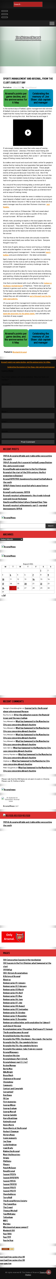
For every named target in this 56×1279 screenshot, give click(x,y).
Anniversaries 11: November (15, 1015)
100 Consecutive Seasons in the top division (22, 959)
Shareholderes (9, 1194)
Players (6, 1164)
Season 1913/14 (9, 1174)
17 (3, 583)
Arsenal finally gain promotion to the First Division (24, 468)
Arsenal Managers (11, 1052)
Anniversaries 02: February (14, 986)
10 (3, 579)
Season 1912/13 (9, 1190)
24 (3, 588)
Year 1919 (7, 1236)
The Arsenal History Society (15, 1200)
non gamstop (5, 1263)
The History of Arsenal (28, 37)
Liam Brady (8, 1147)
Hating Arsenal (9, 1121)
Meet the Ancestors (11, 1154)
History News (9, 1134)
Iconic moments (10, 1137)
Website (5, 431)
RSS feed (26, 815)
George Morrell (9, 1111)
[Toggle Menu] (51, 23)
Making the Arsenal (11, 1151)
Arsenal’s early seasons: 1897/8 (16, 492)
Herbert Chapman (11, 1131)
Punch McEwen (9, 1167)
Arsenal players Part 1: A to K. (15, 1058)
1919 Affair (7, 969)
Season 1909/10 (10, 1184)
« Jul (3, 595)
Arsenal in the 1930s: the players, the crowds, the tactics (27, 1038)
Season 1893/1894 (11, 1177)
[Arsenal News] (9, 517)
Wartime (6, 1223)
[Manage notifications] (48, 1272)
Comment (6, 384)
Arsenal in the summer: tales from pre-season (22, 1048)
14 (34, 579)
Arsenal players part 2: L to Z (15, 1062)
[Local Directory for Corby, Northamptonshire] (8, 1249)
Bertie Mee (7, 1068)
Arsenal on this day (11, 1055)
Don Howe (7, 1095)
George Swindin (10, 1114)
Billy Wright (8, 1071)
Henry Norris (8, 1124)
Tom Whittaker (9, 1213)
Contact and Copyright (13, 1088)
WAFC (5, 1220)
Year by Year (8, 1240)
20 (25, 583)
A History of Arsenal (11, 976)
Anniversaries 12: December (15, 1019)
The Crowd (8, 1207)
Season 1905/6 (9, 1180)
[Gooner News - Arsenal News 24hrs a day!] (9, 555)
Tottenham (8, 1217)
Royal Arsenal (9, 1170)
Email (4, 421)
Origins (6, 1157)
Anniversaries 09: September (15, 1009)
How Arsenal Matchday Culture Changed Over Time (25, 501)
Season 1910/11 (9, 1187)
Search (51, 526)
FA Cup (6, 1098)
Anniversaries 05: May (12, 995)
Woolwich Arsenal (20, 352)
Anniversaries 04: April (13, 992)
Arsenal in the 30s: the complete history (20, 1042)
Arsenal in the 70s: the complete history (20, 1045)
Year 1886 (7, 1233)
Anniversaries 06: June (13, 999)
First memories (9, 1101)
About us (7, 979)
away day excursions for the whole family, (19, 313)
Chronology (8, 1081)
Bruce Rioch (8, 1075)
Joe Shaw (7, 1141)
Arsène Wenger (9, 1065)
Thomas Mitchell (10, 1210)
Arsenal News (9, 805)
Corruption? (8, 1091)
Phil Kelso (7, 1161)
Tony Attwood (30, 87)
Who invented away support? (15, 1227)
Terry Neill (7, 1197)
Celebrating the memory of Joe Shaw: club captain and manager (31, 367)
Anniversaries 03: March (13, 989)
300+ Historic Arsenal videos (15, 972)
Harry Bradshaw (10, 1118)
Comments (7, 1085)
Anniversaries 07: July (12, 1002)
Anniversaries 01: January (14, 982)
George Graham (10, 1108)
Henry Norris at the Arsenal (15, 1128)
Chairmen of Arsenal (12, 1078)
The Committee (9, 1203)
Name (5, 412)
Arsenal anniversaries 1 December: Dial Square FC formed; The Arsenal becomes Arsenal (28, 1031)
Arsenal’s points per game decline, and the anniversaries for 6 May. (26, 362)
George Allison (9, 1104)
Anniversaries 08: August (14, 1005)
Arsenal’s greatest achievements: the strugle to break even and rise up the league (26, 497)
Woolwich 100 (9, 1230)
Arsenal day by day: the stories (16, 1035)
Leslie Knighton (9, 1144)
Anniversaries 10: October (14, 1012)
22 (41, 583)
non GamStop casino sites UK (12, 1256)
